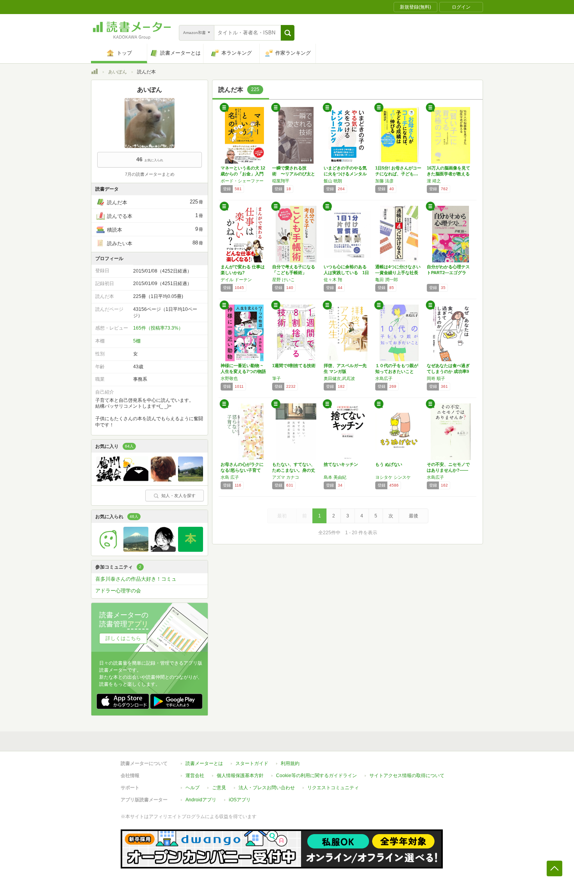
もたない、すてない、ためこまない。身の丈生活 (293, 470)
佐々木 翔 (333, 279)
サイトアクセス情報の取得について (406, 775)
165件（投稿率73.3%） (158, 328)
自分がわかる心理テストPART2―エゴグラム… (448, 272)
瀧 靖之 (434, 180)
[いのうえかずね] (163, 550)
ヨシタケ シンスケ (393, 477)
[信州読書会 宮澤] (108, 479)
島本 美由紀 (335, 477)
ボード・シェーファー (242, 180)
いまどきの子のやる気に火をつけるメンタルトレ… (345, 174)
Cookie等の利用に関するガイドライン (316, 775)
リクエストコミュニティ (333, 787)
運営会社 (194, 775)
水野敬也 (229, 378)
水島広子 (383, 378)
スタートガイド (251, 763)
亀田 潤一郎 (386, 279)
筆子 (276, 378)
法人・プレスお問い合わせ (267, 787)
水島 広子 (230, 477)
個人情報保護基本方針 (240, 775)
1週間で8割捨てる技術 (294, 365)
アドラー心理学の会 (118, 591)
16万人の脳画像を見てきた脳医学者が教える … (448, 174)
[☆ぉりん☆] (163, 479)
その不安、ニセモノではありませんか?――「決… (448, 470)
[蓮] (190, 479)
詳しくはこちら (123, 638)
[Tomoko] (135, 479)
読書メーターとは (204, 763)
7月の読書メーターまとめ (150, 174)
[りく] (190, 550)
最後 (413, 516)
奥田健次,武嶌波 (339, 378)
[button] (287, 33)
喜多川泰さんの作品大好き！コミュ (135, 579)
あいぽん (117, 72)
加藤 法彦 (384, 180)
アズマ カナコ (285, 477)
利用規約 (290, 763)
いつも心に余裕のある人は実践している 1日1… (346, 272)
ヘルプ (192, 787)
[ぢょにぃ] (108, 550)
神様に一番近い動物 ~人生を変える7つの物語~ (243, 371)
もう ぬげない (388, 464)
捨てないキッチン (341, 464)
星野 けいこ (283, 279)
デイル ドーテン (236, 279)
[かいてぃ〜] (135, 550)
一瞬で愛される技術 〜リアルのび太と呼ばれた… (293, 174)
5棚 (137, 341)
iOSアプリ (240, 799)
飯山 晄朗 (333, 180)
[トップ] (94, 72)
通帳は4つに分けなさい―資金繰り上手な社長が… (398, 272)
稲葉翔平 (280, 180)
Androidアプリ (200, 799)
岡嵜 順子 (436, 378)
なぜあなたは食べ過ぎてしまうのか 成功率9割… (448, 371)
